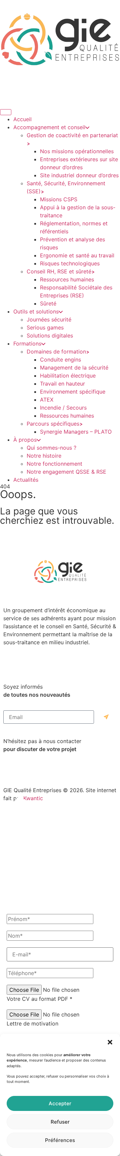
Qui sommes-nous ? (51, 447)
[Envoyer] (106, 717)
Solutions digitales (50, 335)
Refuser (60, 1122)
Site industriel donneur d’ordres (79, 175)
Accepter (60, 1103)
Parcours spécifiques (53, 423)
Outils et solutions (36, 311)
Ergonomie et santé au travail (77, 255)
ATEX (46, 399)
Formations (27, 343)
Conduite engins (60, 359)
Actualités (25, 479)
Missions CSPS (58, 199)
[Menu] (5, 112)
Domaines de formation (56, 351)
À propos (25, 439)
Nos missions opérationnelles (77, 151)
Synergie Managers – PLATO (76, 431)
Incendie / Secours (63, 407)
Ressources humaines (67, 279)
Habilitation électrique (68, 375)
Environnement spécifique (72, 391)
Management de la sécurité (74, 367)
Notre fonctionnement (54, 463)
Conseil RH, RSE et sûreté (59, 271)
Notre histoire (44, 455)
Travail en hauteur (62, 383)
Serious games (45, 327)
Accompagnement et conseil (49, 127)
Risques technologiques (70, 263)
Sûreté (48, 303)
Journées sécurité (49, 319)
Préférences (60, 1140)
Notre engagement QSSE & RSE (66, 471)
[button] (110, 1042)
